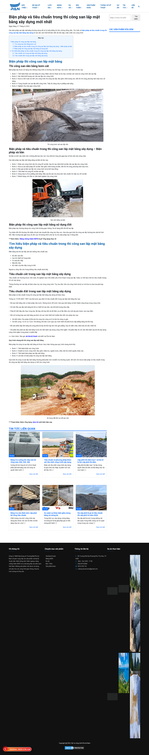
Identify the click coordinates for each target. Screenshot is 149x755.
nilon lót (36, 422)
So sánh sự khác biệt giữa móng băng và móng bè (57, 514)
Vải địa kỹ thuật (51, 556)
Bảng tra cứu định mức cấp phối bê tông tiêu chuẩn (24, 514)
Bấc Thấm (49, 564)
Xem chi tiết (33, 474)
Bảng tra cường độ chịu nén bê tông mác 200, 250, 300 (23, 461)
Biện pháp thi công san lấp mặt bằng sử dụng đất (30, 49)
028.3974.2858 (82, 564)
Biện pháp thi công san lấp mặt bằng (23, 42)
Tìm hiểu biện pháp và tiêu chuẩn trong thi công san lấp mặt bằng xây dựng (36, 51)
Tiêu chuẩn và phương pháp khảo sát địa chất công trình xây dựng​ (57, 461)
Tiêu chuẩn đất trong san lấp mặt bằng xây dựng (29, 56)
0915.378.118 (82, 566)
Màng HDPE (49, 558)
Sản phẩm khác (51, 566)
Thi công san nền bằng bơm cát (24, 44)
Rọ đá (47, 561)
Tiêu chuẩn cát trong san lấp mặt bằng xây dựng (29, 53)
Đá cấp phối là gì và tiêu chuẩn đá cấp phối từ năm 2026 (90, 514)
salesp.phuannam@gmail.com (88, 569)
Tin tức (11, 455)
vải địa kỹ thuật (31, 336)
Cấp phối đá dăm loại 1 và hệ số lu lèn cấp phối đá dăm (90, 461)
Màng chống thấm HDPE (29, 239)
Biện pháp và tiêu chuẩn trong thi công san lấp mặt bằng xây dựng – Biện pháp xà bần (42, 46)
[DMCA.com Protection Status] (74, 748)
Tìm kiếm (136, 18)
